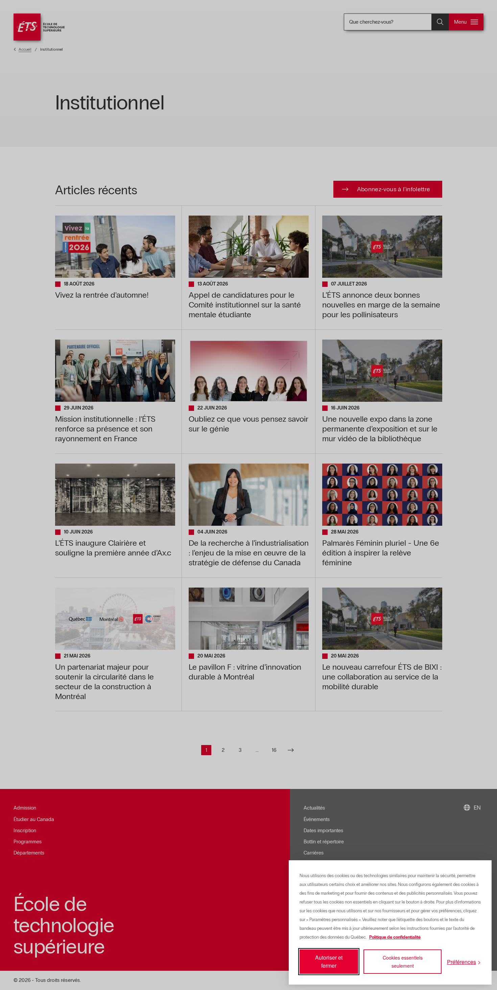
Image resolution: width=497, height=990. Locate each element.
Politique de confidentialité (395, 937)
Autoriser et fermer (328, 961)
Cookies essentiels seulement (403, 961)
